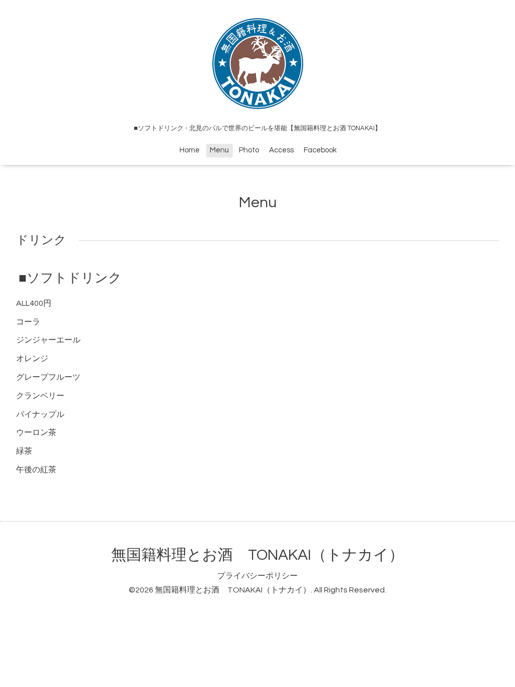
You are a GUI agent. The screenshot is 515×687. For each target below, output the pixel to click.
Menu (219, 150)
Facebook (320, 150)
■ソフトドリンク (70, 278)
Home (190, 150)
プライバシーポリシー (257, 576)
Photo (249, 150)
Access (281, 150)
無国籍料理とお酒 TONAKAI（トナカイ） (257, 555)
